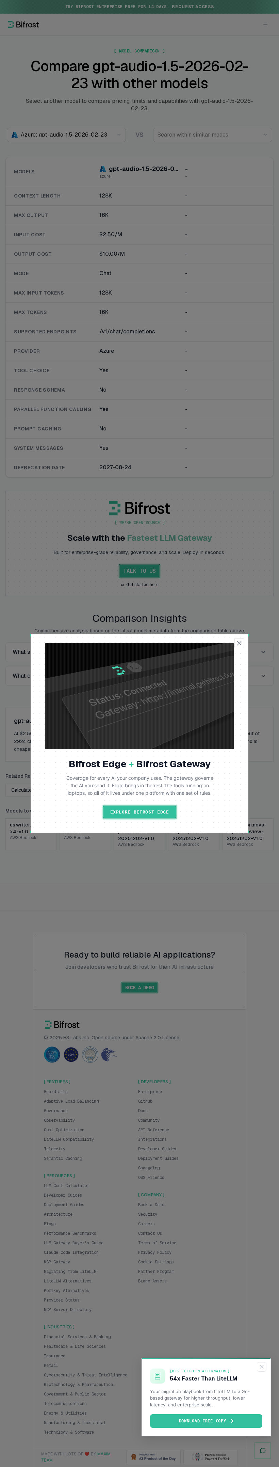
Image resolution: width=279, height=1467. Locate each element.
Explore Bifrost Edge (139, 812)
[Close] (261, 1367)
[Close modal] (239, 643)
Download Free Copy (202, 1421)
